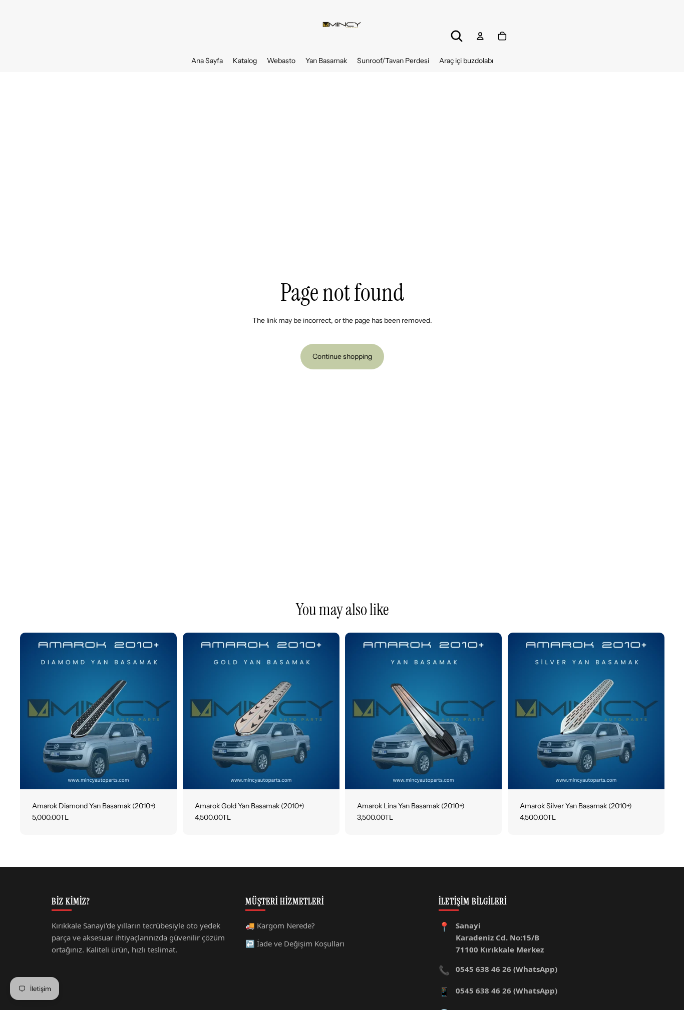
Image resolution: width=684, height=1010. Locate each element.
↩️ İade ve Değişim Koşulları (295, 943)
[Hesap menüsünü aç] (480, 36)
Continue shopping (342, 356)
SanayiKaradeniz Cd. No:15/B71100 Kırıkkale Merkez (500, 937)
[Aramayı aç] (457, 36)
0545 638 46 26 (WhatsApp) (506, 969)
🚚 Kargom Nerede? (280, 925)
